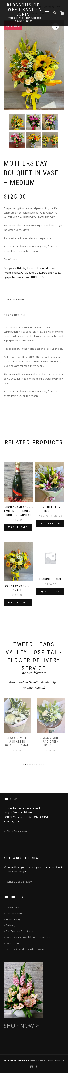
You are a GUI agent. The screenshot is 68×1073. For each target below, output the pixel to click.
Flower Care (12, 907)
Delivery (10, 925)
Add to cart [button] (19, 527)
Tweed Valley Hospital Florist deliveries (28, 937)
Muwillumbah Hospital (24, 682)
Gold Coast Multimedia (47, 1060)
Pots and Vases (51, 272)
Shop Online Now (17, 831)
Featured (42, 268)
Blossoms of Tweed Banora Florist (23, 10)
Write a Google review (19, 881)
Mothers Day (33, 272)
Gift (23, 272)
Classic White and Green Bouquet (17, 741)
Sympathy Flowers (14, 277)
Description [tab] (15, 299)
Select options (50, 523)
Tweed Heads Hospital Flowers (27, 949)
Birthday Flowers (26, 268)
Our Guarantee (14, 913)
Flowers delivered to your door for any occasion (23, 19)
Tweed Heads (14, 943)
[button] (55, 26)
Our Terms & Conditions (19, 931)
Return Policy (13, 919)
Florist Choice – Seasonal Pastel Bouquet (51, 741)
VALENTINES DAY (35, 277)
